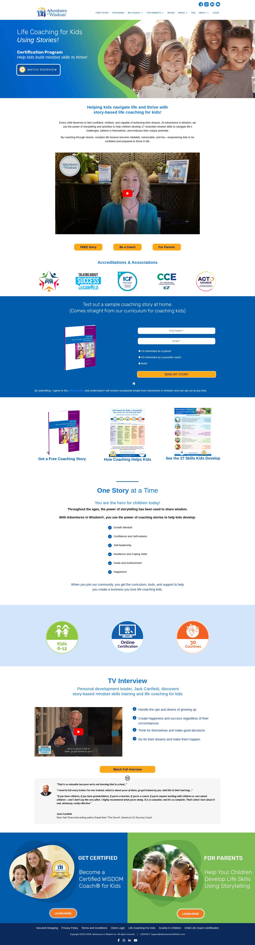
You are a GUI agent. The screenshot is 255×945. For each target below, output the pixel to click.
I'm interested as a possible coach (160, 357)
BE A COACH (134, 13)
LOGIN (215, 13)
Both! (143, 363)
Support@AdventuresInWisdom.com (168, 934)
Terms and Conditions (94, 928)
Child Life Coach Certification (202, 928)
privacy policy (76, 390)
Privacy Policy (70, 928)
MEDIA (181, 13)
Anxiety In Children (170, 928)
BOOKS (171, 13)
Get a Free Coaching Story (62, 459)
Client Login (118, 928)
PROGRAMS (118, 13)
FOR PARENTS (154, 13)
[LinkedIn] (129, 941)
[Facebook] (119, 941)
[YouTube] (135, 941)
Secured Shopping (47, 928)
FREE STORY (102, 13)
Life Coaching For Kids (141, 928)
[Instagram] (124, 941)
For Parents (166, 247)
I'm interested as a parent (155, 351)
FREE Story (88, 247)
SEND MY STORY (176, 374)
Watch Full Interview (127, 769)
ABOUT (202, 13)
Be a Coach (127, 247)
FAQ (193, 13)
